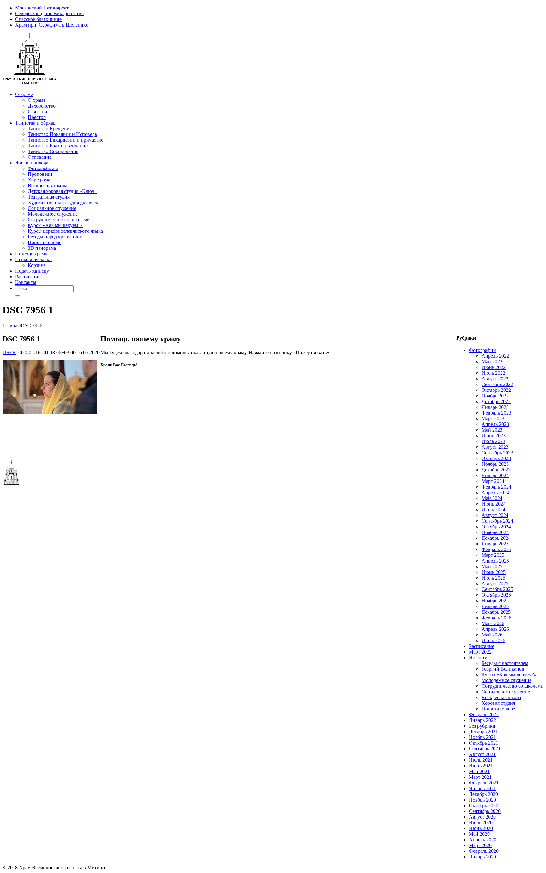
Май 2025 (492, 566)
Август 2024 (495, 515)
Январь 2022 (482, 720)
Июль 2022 (493, 373)
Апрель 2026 (495, 629)
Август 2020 (482, 817)
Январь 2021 (482, 788)
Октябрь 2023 (496, 458)
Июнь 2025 (494, 572)
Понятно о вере (498, 708)
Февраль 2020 (484, 851)
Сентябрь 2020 (484, 811)
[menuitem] (279, 8)
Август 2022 (495, 378)
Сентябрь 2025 (497, 589)
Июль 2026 (493, 640)
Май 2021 (479, 771)
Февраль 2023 (496, 412)
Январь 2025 (495, 543)
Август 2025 (495, 583)
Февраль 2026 (496, 617)
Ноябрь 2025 (495, 600)
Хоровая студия (498, 703)
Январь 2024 (495, 475)
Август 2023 (495, 447)
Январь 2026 (495, 606)
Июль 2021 (481, 760)
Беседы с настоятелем (505, 663)
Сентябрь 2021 (484, 748)
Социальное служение (506, 691)
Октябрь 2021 (483, 743)
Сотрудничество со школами (512, 686)
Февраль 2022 (484, 714)
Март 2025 (493, 555)
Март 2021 (480, 777)
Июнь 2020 (481, 828)
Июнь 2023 (494, 435)
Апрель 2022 (495, 356)
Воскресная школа (501, 697)
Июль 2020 (481, 822)
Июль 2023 (493, 441)
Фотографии (482, 350)
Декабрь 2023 (496, 469)
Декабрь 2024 (496, 538)
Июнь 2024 (494, 504)
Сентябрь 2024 (497, 521)
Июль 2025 (493, 578)
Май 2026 (492, 634)
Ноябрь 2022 (495, 395)
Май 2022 (492, 361)
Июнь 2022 (494, 367)
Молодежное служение (506, 680)
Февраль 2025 (496, 549)
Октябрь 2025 (496, 595)
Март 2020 (480, 845)
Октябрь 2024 (496, 526)
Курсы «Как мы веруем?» (509, 674)
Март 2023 (493, 418)
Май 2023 (492, 430)
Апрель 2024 (495, 492)
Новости (478, 657)
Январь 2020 (482, 856)
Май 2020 (479, 834)
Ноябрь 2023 (495, 464)
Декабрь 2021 (483, 731)
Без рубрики (482, 726)
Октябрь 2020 (483, 805)
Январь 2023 (495, 407)
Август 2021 (482, 754)
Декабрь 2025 (496, 612)
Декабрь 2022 (496, 401)
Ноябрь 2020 (482, 799)
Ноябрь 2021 (482, 737)
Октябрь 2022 (496, 390)
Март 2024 (493, 481)
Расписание (481, 646)
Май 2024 (492, 498)
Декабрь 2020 (483, 794)
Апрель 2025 (495, 560)
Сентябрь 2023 (497, 452)
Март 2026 (493, 623)
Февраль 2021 (484, 782)
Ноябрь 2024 (495, 532)
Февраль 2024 (496, 486)
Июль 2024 (493, 509)
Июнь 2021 (481, 765)
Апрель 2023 (495, 424)
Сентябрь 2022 (497, 384)
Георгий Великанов (503, 669)
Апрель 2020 (482, 839)
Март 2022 (480, 652)
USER (9, 352)
